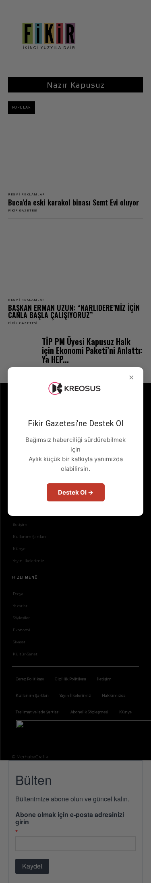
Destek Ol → (75, 492)
